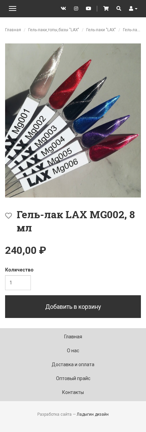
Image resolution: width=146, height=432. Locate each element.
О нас (73, 350)
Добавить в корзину (73, 306)
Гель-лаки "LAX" (101, 29)
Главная (13, 29)
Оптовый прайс (73, 378)
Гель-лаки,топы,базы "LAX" (53, 29)
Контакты (73, 392)
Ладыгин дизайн (93, 414)
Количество (19, 270)
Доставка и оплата (73, 364)
